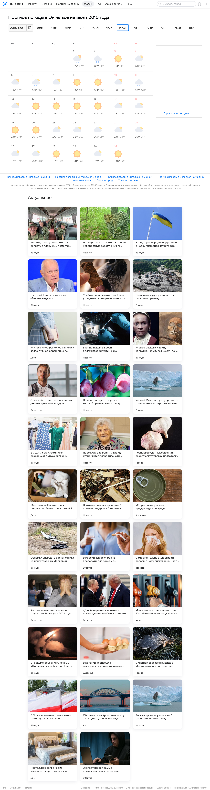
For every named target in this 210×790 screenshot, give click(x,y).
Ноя (178, 27)
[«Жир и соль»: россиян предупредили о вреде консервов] (157, 494)
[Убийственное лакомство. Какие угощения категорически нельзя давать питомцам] (105, 284)
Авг (136, 27)
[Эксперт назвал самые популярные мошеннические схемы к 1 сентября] (105, 756)
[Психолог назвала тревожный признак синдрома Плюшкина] (105, 494)
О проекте (85, 788)
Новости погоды (81, 180)
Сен (150, 27)
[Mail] (5, 4)
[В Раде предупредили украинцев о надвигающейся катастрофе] (157, 231)
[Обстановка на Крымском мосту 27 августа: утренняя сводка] (105, 704)
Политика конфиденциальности (108, 788)
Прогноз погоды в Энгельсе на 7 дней (129, 176)
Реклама (28, 788)
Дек (191, 27)
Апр (81, 27)
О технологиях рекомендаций (140, 788)
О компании (15, 788)
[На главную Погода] (15, 4)
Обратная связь (164, 788)
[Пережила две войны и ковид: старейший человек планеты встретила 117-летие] (105, 441)
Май (95, 27)
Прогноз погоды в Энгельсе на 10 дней (181, 176)
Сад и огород (105, 180)
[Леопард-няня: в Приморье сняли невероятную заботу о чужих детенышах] (105, 231)
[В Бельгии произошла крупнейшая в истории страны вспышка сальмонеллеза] (105, 651)
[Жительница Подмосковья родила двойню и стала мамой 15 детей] (52, 494)
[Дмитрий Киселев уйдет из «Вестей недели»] (52, 284)
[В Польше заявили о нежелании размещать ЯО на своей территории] (52, 704)
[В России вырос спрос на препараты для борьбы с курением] (105, 546)
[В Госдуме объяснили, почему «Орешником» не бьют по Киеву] (52, 651)
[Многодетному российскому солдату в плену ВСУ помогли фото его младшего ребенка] (52, 231)
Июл (122, 27)
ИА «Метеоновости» (197, 788)
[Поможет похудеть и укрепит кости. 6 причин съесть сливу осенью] (105, 389)
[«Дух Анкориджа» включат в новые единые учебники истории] (105, 599)
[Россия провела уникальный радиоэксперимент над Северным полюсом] (157, 704)
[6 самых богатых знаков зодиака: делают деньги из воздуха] (52, 389)
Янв (40, 27)
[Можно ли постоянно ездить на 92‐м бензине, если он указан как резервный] (157, 599)
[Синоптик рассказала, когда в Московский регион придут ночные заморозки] (157, 651)
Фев (54, 27)
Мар (67, 27)
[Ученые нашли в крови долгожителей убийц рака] (105, 336)
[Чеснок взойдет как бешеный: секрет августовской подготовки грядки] (157, 441)
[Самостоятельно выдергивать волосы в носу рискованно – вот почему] (157, 546)
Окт (164, 27)
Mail (5, 788)
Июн (108, 27)
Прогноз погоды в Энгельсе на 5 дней (78, 176)
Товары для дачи (128, 180)
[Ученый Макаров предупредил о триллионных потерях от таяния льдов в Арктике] (157, 389)
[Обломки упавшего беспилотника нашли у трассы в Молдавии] (52, 546)
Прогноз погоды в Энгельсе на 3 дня (28, 176)
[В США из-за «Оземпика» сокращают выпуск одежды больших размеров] (52, 441)
